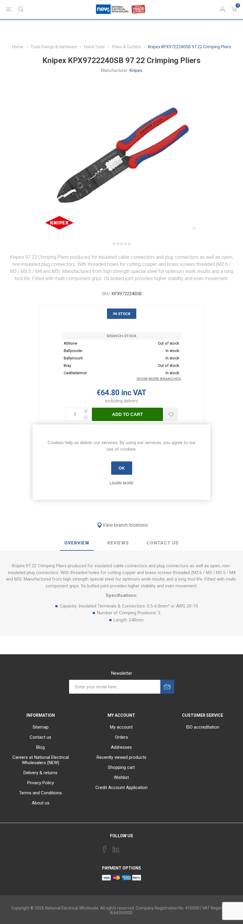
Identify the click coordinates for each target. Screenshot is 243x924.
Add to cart (127, 414)
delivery (131, 400)
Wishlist (121, 777)
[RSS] (138, 847)
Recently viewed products (121, 757)
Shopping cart (121, 767)
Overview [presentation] (76, 543)
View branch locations (125, 525)
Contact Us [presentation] (163, 543)
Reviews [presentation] (118, 543)
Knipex (136, 70)
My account (121, 727)
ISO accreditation (202, 727)
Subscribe (167, 687)
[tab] (77, 543)
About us (40, 803)
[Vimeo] (116, 849)
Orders (121, 737)
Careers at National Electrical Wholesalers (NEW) (40, 760)
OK (122, 468)
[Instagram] (127, 847)
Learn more (121, 483)
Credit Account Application (121, 787)
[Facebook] (104, 849)
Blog (40, 747)
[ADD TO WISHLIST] (171, 414)
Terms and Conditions (40, 793)
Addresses (121, 747)
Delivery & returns (40, 772)
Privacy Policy (40, 782)
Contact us (40, 737)
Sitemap (41, 727)
